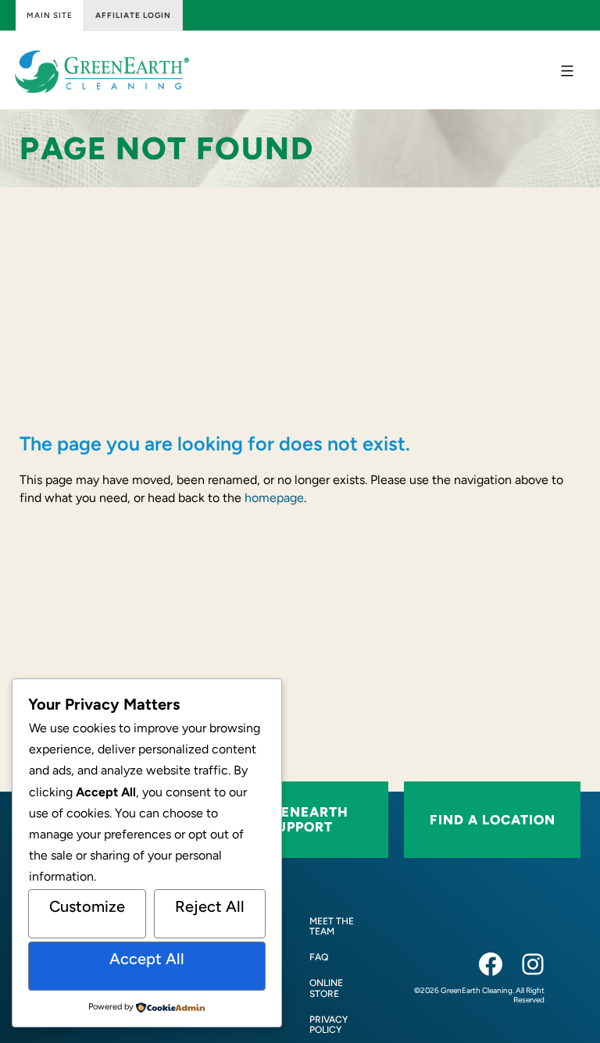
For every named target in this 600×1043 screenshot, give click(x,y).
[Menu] (565, 71)
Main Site (50, 15)
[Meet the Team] (339, 927)
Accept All (146, 958)
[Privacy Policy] (339, 1025)
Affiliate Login (133, 15)
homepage (274, 497)
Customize (87, 906)
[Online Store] (339, 988)
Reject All (210, 906)
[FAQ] (318, 957)
